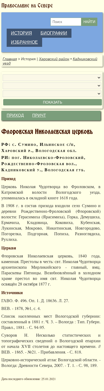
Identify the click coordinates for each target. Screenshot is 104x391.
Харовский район (54, 59)
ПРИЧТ (39, 115)
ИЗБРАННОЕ (24, 42)
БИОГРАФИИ (54, 33)
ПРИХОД (15, 115)
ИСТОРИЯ (21, 33)
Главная (10, 59)
